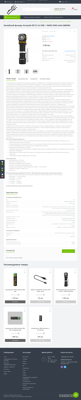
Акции (5, 374)
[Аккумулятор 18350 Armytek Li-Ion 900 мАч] (40, 318)
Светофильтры (27, 381)
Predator (25, 359)
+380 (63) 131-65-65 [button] (67, 357)
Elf (23, 366)
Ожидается (65, 302)
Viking (24, 361)
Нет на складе (40, 340)
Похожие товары (45, 79)
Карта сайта (7, 371)
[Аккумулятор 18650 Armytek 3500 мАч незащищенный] (15, 318)
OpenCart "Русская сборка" (16, 395)
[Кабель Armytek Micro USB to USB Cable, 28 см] (40, 279)
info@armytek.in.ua (66, 359)
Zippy (24, 372)
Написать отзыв (68, 251)
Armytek (52, 36)
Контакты (6, 369)
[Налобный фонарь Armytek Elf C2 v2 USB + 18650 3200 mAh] (66, 279)
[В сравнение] (24, 272)
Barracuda (25, 357)
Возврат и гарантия (9, 367)
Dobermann (26, 368)
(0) (54, 31)
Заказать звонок (58, 10)
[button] (9, 2)
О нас (40, 3)
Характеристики (23, 79)
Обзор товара (11, 79)
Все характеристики (70, 51)
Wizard (24, 363)
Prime (24, 370)
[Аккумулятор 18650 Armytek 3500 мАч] (15, 279)
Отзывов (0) (33, 79)
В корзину (15, 302)
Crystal (24, 375)
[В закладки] (24, 270)
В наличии (40, 302)
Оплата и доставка (31, 3)
